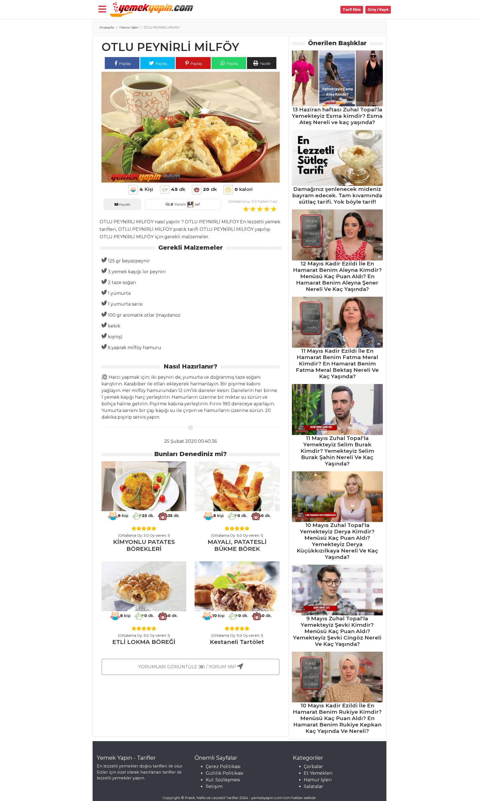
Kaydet (124, 204)
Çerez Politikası (223, 766)
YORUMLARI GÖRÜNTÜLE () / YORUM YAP (187, 666)
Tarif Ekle (352, 9)
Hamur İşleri (128, 27)
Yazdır (265, 63)
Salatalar (313, 786)
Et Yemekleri (318, 773)
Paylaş (124, 63)
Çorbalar (313, 766)
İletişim (214, 786)
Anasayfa (107, 27)
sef (197, 204)
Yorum (178, 204)
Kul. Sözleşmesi (223, 779)
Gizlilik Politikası (224, 773)
